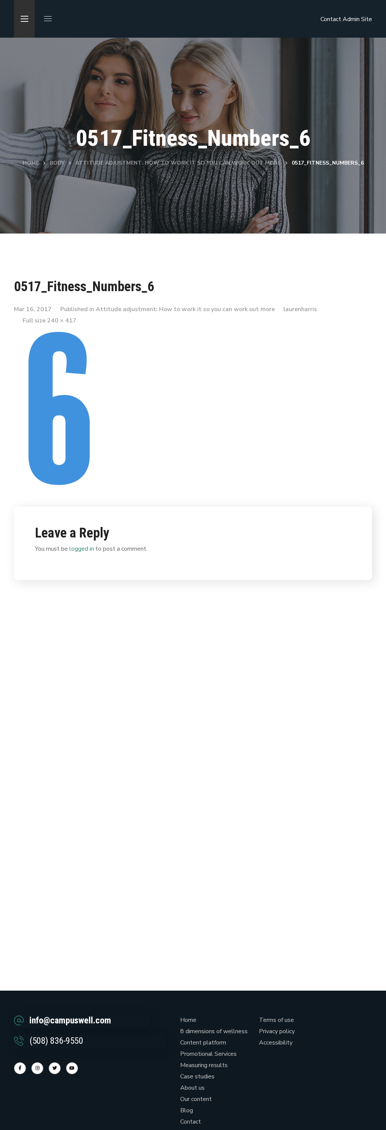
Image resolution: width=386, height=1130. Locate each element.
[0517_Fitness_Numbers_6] (59, 335)
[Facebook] (20, 1068)
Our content (196, 1099)
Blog (186, 1110)
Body (57, 162)
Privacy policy (277, 1031)
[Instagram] (37, 1068)
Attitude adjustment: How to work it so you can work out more (178, 162)
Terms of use (276, 1020)
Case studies (197, 1076)
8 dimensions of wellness (214, 1031)
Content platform (203, 1042)
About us (192, 1088)
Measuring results (204, 1065)
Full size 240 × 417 (50, 320)
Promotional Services (208, 1054)
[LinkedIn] (55, 1068)
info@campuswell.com (70, 1020)
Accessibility (276, 1042)
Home (31, 162)
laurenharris (300, 309)
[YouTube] (72, 1068)
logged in (81, 549)
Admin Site (357, 19)
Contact (330, 19)
